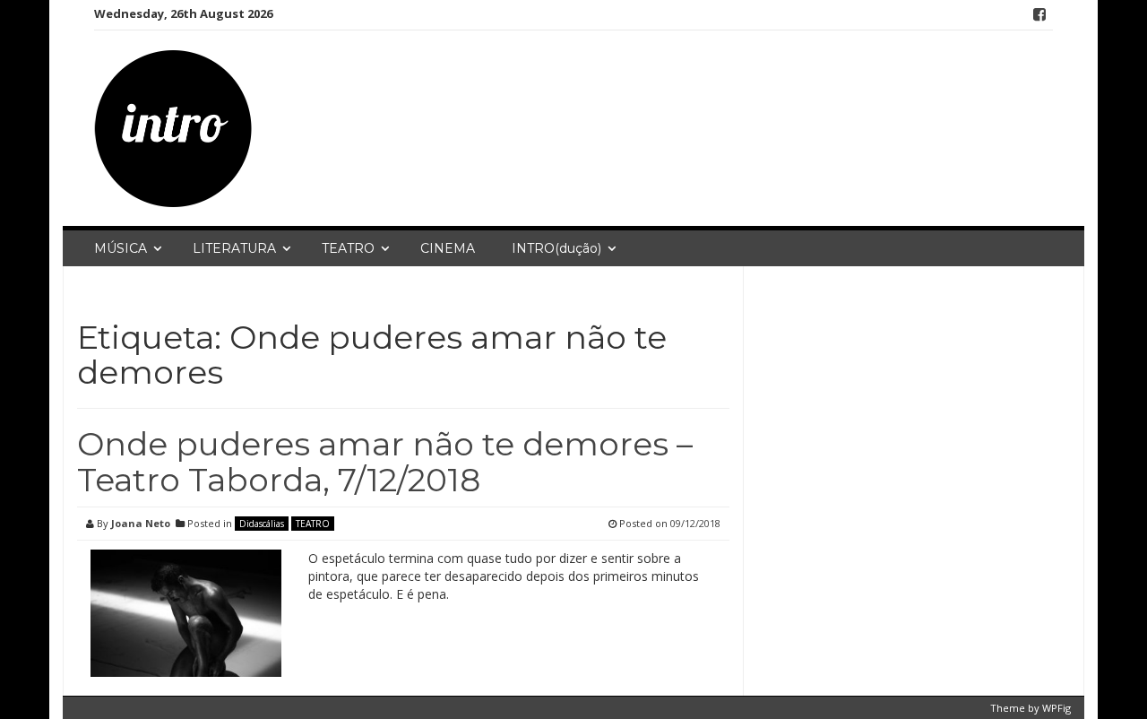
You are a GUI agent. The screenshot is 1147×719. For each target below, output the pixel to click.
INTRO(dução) (556, 248)
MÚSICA (120, 248)
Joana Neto (140, 523)
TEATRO (348, 248)
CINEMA (447, 248)
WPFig (1056, 708)
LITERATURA (234, 248)
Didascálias (261, 523)
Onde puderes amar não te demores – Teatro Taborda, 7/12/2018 (385, 461)
